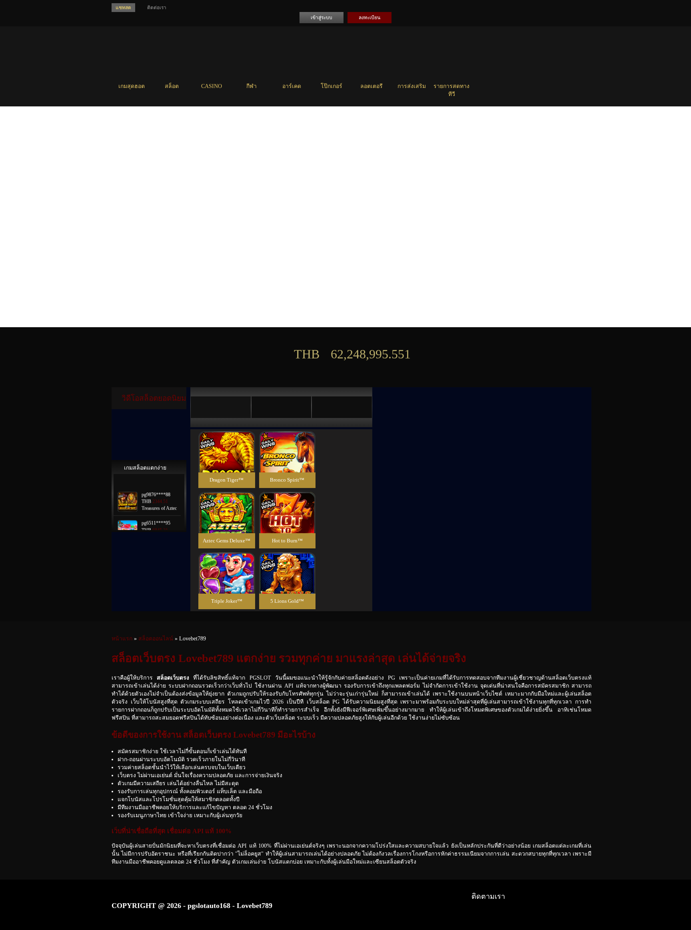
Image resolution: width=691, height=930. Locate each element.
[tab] (221, 407)
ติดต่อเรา (156, 7)
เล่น (227, 461)
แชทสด (123, 7)
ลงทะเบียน (369, 17)
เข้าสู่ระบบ (321, 17)
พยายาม (227, 441)
